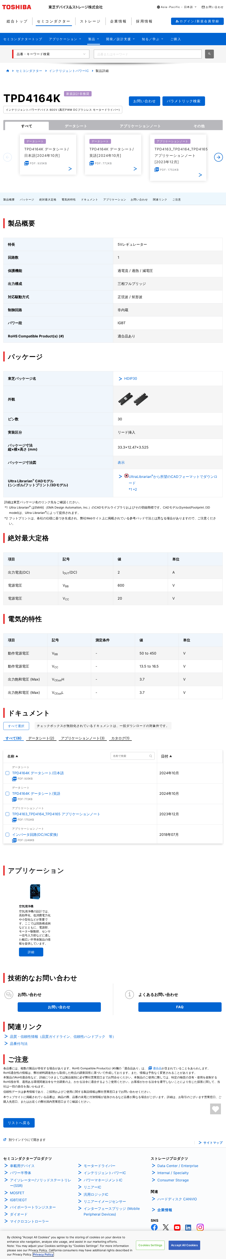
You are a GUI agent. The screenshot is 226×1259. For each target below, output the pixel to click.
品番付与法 (19, 1043)
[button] (177, 7)
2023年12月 (169, 814)
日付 (164, 756)
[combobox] (148, 54)
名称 (10, 756)
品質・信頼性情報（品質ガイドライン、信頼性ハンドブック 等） (63, 1036)
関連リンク (160, 199)
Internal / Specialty (173, 1173)
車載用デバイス (22, 1166)
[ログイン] (215, 1109)
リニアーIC (92, 1187)
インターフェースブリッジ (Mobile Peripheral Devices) (112, 1211)
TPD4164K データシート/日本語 (38, 773)
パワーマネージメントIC (103, 1180)
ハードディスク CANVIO (177, 1199)
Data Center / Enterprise (177, 1166)
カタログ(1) (120, 738)
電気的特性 (69, 199)
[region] (113, 1245)
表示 (121, 462)
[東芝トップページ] (25, 7)
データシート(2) (41, 738)
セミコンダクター (29, 71)
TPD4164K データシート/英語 (36, 793)
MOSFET (17, 1193)
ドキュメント (89, 199)
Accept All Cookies (184, 1245)
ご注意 (176, 199)
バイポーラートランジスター (33, 1207)
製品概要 (9, 199)
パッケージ (27, 199)
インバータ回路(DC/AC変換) (35, 834)
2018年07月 (169, 834)
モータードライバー (99, 1166)
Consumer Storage (173, 1180)
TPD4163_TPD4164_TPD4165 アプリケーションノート (56, 814)
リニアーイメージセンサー (105, 1201)
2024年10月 (169, 773)
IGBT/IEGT (18, 1200)
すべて (26, 126)
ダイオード (19, 1214)
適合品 (157, 1068)
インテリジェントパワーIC (69, 71)
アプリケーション (114, 199)
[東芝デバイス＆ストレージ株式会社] (76, 7)
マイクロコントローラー (29, 1221)
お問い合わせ (139, 199)
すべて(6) (14, 738)
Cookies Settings (150, 1245)
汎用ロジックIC (96, 1194)
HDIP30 (130, 378)
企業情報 (164, 1210)
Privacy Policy (43, 1254)
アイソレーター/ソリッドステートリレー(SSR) (40, 1183)
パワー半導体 (20, 1173)
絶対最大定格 (47, 199)
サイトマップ (213, 1142)
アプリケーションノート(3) (83, 738)
